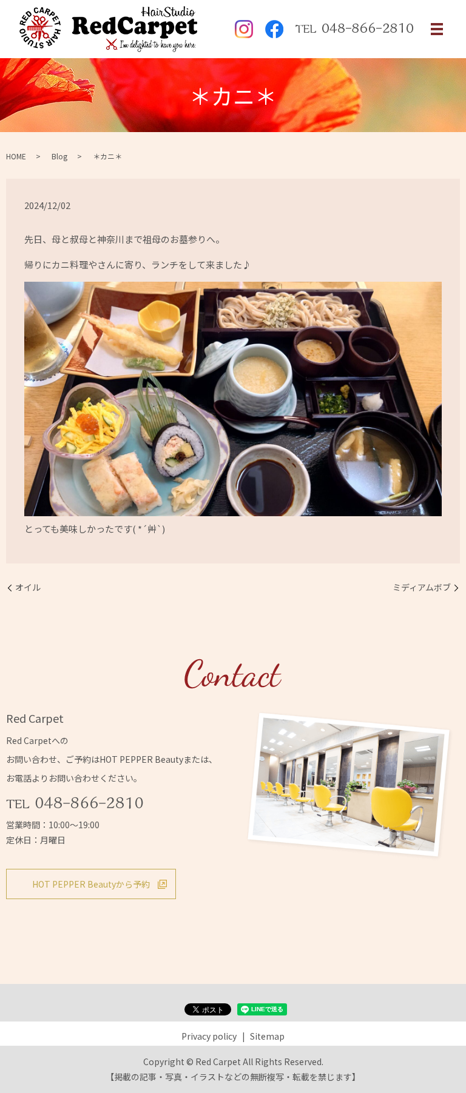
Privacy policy (209, 1036)
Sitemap (267, 1036)
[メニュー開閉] (437, 29)
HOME (16, 156)
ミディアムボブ (422, 587)
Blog (59, 156)
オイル (28, 587)
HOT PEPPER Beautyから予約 (91, 884)
